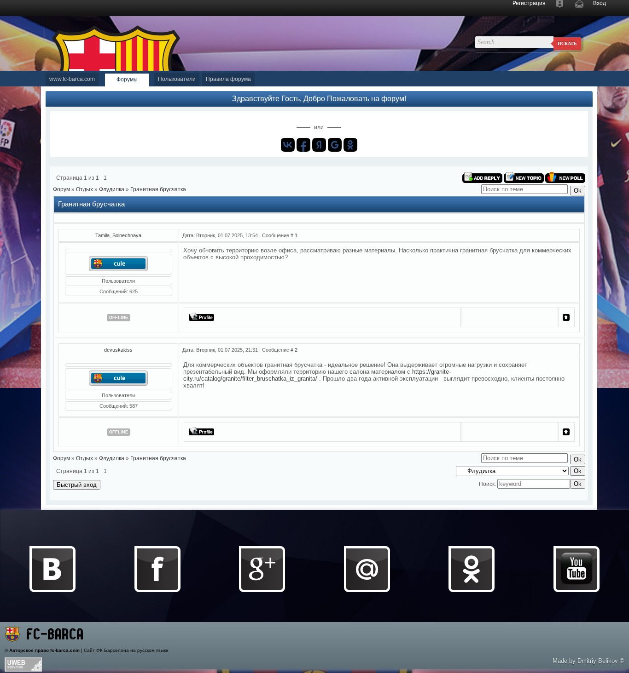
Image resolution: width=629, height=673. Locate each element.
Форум (61, 189)
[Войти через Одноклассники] (350, 145)
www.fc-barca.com (72, 79)
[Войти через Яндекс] (319, 145)
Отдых (84, 189)
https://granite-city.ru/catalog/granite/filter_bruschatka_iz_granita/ (317, 375)
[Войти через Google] (335, 145)
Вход (599, 3)
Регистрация (529, 3)
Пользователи (177, 79)
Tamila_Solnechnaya (118, 235)
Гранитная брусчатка (158, 189)
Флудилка (111, 189)
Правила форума (228, 79)
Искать (567, 43)
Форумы (127, 79)
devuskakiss (118, 350)
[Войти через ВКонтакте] (288, 145)
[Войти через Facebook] (303, 145)
